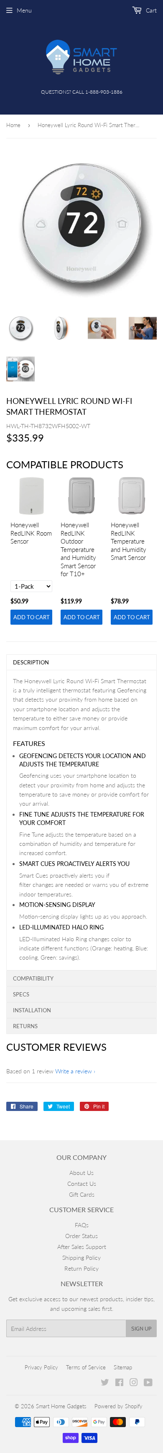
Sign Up (141, 1328)
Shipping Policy (81, 1257)
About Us (81, 1172)
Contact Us (81, 1183)
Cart (150, 10)
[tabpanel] (81, 820)
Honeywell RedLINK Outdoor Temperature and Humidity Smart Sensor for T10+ (78, 549)
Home (13, 125)
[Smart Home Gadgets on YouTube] (148, 1383)
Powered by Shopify (118, 1406)
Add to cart (31, 617)
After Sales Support (81, 1246)
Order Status (81, 1235)
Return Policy (81, 1268)
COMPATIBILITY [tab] (33, 978)
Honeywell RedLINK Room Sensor (31, 533)
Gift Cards (81, 1194)
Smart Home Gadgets (61, 1406)
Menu (24, 10)
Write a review (73, 1071)
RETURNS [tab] (25, 1026)
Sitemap (123, 1367)
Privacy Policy (41, 1367)
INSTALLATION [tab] (32, 1010)
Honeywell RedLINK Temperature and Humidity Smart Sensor (128, 541)
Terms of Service (86, 1367)
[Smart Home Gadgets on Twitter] (105, 1383)
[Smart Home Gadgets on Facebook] (119, 1383)
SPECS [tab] (21, 994)
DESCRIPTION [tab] (31, 662)
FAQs (82, 1224)
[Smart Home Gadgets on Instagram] (134, 1383)
